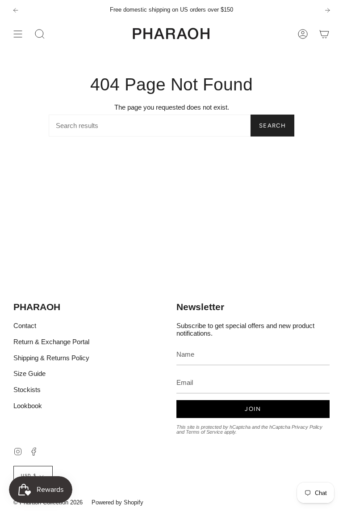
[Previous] (16, 10)
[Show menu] (18, 33)
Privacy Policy (307, 427)
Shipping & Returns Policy (51, 358)
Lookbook (27, 406)
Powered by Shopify (117, 502)
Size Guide (29, 373)
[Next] (327, 10)
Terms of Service (204, 432)
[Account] (302, 33)
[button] (39, 33)
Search (272, 125)
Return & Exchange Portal (51, 342)
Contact (24, 325)
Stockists (27, 389)
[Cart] (324, 33)
